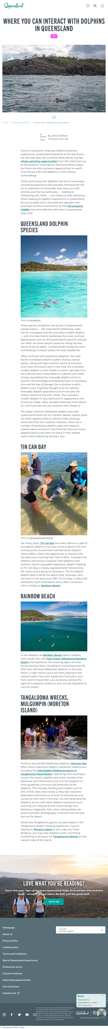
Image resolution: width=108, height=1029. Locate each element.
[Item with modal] (54, 78)
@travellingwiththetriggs (41, 538)
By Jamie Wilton (58, 135)
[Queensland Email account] (34, 1014)
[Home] (13, 7)
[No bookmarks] (87, 5)
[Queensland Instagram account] (4, 1014)
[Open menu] (102, 5)
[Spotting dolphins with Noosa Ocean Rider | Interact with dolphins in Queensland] (54, 78)
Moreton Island (43, 829)
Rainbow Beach (50, 585)
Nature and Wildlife (21, 122)
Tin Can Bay (47, 543)
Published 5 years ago (58, 139)
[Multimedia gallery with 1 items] (54, 79)
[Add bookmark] (54, 117)
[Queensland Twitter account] (19, 1014)
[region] (54, 192)
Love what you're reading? (54, 883)
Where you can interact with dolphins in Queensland (54, 24)
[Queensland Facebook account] (11, 1014)
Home (5, 122)
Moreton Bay (79, 763)
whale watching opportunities (39, 161)
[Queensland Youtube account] (27, 1014)
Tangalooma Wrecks (65, 836)
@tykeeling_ (35, 320)
